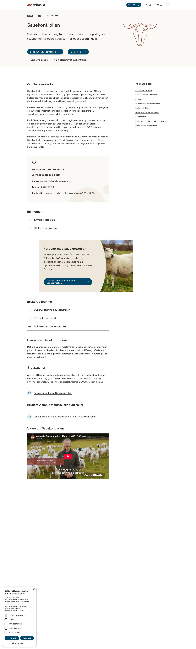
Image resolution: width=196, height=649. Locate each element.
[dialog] (19, 617)
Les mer (21, 611)
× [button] (34, 589)
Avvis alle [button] (27, 638)
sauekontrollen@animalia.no (54, 181)
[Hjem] (36, 5)
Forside (30, 15)
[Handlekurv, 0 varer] (167, 4)
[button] (19, 643)
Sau (39, 15)
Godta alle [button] (11, 638)
